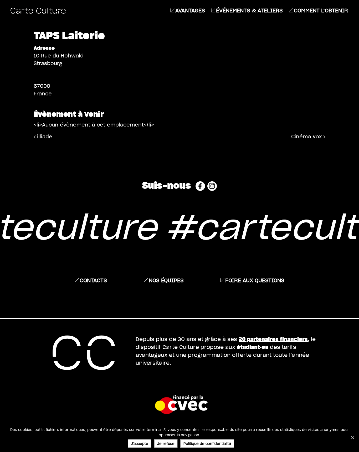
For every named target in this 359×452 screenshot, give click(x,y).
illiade (43, 136)
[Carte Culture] (38, 10)
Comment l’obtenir (321, 10)
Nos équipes (166, 280)
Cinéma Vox (307, 136)
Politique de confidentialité (207, 443)
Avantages (190, 10)
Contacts (93, 280)
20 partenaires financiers (273, 339)
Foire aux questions (254, 280)
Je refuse (166, 443)
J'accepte (139, 443)
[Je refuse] (352, 437)
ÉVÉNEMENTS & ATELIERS (249, 10)
